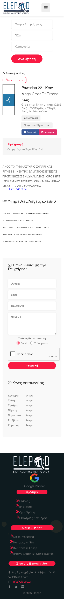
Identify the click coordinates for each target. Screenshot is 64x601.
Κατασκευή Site (23, 542)
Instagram (49, 132)
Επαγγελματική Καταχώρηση (33, 554)
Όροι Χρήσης (27, 512)
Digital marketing (23, 537)
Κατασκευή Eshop (25, 548)
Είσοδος (24, 501)
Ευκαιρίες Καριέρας (33, 518)
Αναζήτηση (27, 59)
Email (24, 343)
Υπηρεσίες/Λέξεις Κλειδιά (25, 149)
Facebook (31, 132)
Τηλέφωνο (40, 343)
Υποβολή (32, 365)
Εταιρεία (25, 507)
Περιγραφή (15, 144)
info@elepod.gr (22, 581)
